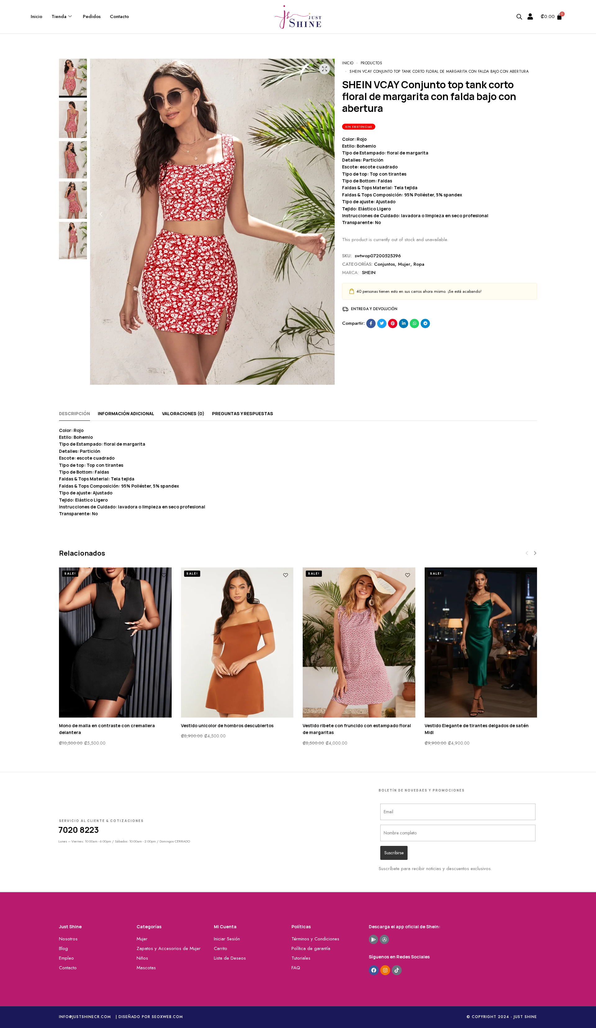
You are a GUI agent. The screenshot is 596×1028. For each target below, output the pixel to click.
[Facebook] (374, 970)
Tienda (59, 16)
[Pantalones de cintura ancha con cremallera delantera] (115, 642)
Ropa (418, 264)
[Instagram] (385, 970)
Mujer (404, 264)
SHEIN (369, 272)
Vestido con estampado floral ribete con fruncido (357, 725)
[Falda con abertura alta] (481, 642)
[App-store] (384, 939)
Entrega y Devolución (374, 309)
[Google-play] (373, 939)
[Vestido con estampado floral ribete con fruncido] (359, 642)
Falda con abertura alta (451, 725)
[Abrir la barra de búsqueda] (519, 17)
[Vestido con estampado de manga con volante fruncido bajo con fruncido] (237, 642)
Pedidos (92, 16)
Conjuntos (384, 264)
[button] (101, 214)
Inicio (36, 16)
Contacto (119, 16)
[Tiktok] (397, 970)
